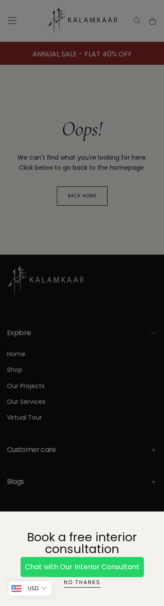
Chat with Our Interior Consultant (82, 567)
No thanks (82, 582)
